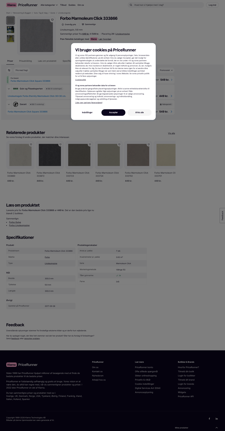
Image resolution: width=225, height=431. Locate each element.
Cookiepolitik (80, 80)
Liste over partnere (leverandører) (88, 103)
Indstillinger (87, 112)
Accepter (113, 112)
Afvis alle (139, 112)
